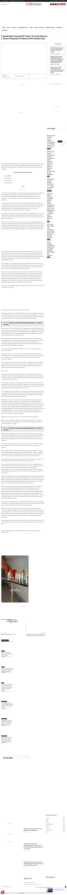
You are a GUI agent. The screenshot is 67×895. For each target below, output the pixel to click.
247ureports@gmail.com (36, 884)
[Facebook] (51, 4)
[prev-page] (2, 747)
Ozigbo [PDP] (7, 178)
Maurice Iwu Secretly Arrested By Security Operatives (33, 829)
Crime (3, 682)
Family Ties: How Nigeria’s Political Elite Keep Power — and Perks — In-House (7, 654)
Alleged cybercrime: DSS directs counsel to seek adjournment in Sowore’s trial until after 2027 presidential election (57, 70)
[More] (43, 76)
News (52, 64)
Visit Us (60, 141)
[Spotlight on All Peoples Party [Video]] (33, 787)
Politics (52, 53)
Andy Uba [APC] (8, 180)
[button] (4, 4)
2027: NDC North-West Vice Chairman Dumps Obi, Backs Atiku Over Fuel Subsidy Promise (57, 49)
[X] (56, 4)
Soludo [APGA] (7, 175)
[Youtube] (58, 4)
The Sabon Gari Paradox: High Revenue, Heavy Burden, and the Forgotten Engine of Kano (7, 670)
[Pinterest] (37, 76)
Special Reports (61, 38)
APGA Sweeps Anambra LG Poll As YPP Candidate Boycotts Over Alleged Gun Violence (51, 249)
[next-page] (4, 747)
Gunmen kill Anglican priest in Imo (8, 634)
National (3, 651)
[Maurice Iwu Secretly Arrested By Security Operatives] (33, 822)
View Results (23, 189)
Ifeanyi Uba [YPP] (8, 182)
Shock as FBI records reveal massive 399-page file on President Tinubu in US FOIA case (51, 141)
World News (49, 190)
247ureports (3, 656)
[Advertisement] (33, 16)
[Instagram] (53, 4)
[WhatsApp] (40, 76)
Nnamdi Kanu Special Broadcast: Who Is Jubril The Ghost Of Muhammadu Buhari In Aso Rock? (33, 846)
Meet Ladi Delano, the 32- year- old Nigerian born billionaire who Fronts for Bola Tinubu (33, 863)
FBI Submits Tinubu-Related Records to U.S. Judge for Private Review (50, 184)
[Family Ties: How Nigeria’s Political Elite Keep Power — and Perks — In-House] (7, 647)
